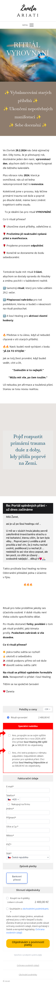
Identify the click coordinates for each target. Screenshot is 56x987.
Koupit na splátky (20, 898)
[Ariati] (28, 11)
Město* (10, 835)
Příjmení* (11, 817)
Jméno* (10, 808)
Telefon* (10, 795)
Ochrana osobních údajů (28, 965)
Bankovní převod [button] (17, 878)
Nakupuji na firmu (20, 804)
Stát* (9, 853)
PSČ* (8, 844)
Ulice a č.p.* (12, 826)
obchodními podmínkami (35, 908)
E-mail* (10, 786)
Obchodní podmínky (28, 974)
